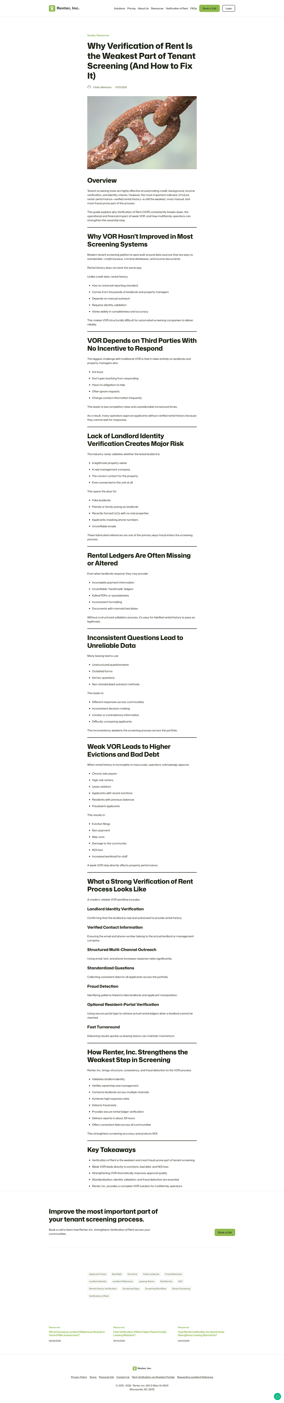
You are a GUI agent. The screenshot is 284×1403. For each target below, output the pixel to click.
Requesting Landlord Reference (195, 1377)
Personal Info (106, 1377)
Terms (93, 1377)
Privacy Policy (79, 1377)
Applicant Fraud (97, 1274)
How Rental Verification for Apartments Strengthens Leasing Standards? (201, 1333)
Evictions (132, 1274)
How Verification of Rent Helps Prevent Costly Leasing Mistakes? (139, 1333)
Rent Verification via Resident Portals (153, 1377)
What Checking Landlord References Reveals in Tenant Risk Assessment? (77, 1333)
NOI (180, 1281)
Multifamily (166, 1281)
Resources (103, 35)
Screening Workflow (155, 1288)
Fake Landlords (151, 1274)
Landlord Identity (98, 1281)
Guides (91, 35)
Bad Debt (117, 1274)
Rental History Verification (103, 1288)
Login (229, 8)
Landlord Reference (123, 1281)
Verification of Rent (99, 1296)
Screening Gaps (131, 1288)
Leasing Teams (146, 1281)
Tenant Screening (181, 1288)
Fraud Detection (173, 1274)
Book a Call (209, 8)
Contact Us (123, 1377)
